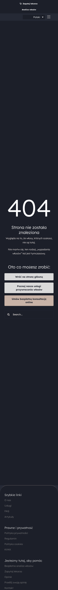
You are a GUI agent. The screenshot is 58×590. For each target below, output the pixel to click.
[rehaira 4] (11, 16)
